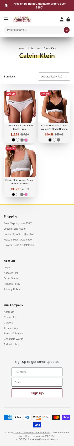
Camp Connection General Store (32, 432)
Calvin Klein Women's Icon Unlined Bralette (20, 171)
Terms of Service (13, 333)
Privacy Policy (12, 289)
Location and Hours (15, 228)
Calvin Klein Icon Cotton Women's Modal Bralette (54, 116)
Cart (68, 19)
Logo (22, 19)
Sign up (37, 393)
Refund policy (11, 344)
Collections (34, 48)
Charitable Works (13, 338)
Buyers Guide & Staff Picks (19, 244)
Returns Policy (12, 283)
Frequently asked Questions (19, 234)
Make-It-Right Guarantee (18, 239)
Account (62, 19)
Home (21, 48)
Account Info (11, 272)
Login (7, 267)
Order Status (11, 278)
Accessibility (11, 328)
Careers (8, 322)
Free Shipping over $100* (18, 223)
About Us (9, 311)
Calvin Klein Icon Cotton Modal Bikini (20, 116)
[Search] (67, 30)
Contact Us (10, 317)
